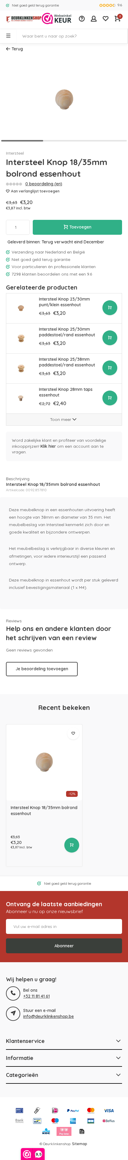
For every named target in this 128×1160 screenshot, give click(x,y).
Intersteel (15, 153)
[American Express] (72, 1122)
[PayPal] (72, 1111)
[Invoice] (81, 1132)
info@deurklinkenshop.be (48, 1016)
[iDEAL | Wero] (55, 1111)
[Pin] (19, 1111)
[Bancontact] (37, 1122)
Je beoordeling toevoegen (41, 668)
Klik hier (48, 446)
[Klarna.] (64, 1132)
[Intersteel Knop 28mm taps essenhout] (21, 398)
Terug (17, 49)
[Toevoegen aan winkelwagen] (109, 307)
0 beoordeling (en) (43, 183)
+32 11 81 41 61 (36, 996)
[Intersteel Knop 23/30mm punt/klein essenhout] (21, 308)
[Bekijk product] (71, 845)
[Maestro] (55, 1122)
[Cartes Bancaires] (90, 1122)
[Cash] (37, 1111)
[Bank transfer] (19, 1122)
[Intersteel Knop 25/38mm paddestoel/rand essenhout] (21, 368)
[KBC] (46, 1132)
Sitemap (79, 1144)
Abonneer (64, 945)
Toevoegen (80, 227)
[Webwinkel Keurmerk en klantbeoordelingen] (56, 19)
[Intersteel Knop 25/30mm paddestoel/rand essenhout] (21, 338)
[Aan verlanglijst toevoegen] (73, 733)
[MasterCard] (90, 1111)
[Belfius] (108, 1122)
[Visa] (108, 1111)
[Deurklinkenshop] (21, 19)
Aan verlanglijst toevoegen (35, 191)
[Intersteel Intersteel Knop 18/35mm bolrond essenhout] (44, 762)
